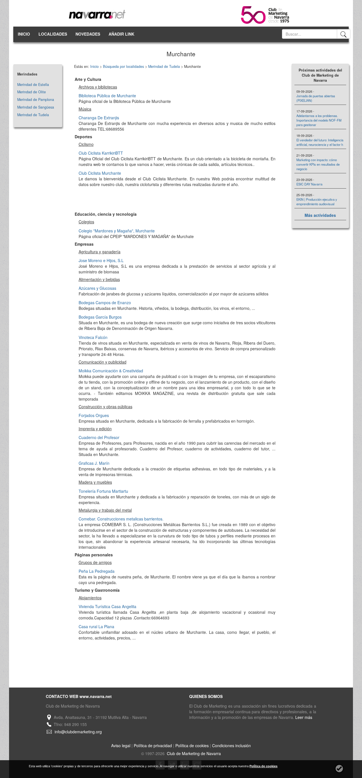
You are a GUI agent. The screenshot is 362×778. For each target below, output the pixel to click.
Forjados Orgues (94, 415)
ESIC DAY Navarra (309, 184)
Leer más (303, 717)
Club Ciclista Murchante (100, 173)
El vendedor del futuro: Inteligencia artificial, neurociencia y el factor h (319, 142)
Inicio (94, 66)
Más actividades (320, 215)
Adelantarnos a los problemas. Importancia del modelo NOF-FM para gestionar (318, 120)
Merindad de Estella (33, 84)
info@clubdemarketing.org (78, 731)
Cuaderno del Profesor (99, 437)
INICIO (24, 34)
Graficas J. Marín (94, 463)
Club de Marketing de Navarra (193, 753)
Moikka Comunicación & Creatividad (111, 370)
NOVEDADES (88, 34)
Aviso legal (120, 745)
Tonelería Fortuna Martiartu (103, 491)
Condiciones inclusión (231, 745)
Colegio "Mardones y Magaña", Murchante (117, 231)
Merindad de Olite (31, 91)
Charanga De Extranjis (99, 117)
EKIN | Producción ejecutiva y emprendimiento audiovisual (316, 201)
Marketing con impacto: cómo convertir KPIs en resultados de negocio (318, 164)
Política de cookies (192, 745)
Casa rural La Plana (96, 626)
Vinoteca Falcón (93, 337)
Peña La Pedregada (97, 571)
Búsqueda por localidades (123, 66)
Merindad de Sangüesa (35, 107)
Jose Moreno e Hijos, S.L (101, 260)
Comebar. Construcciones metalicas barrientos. (121, 519)
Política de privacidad (153, 745)
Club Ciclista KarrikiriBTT (101, 153)
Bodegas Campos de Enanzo (105, 302)
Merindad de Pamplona (35, 99)
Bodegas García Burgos (100, 317)
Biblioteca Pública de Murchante (107, 95)
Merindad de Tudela (33, 114)
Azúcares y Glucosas (97, 288)
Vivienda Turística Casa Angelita (107, 606)
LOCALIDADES (52, 34)
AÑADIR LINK (121, 34)
